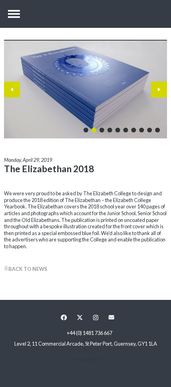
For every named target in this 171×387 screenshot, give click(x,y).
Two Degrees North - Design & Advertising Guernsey (85, 13)
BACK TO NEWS (27, 269)
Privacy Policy (85, 359)
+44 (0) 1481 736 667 (89, 333)
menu (14, 14)
